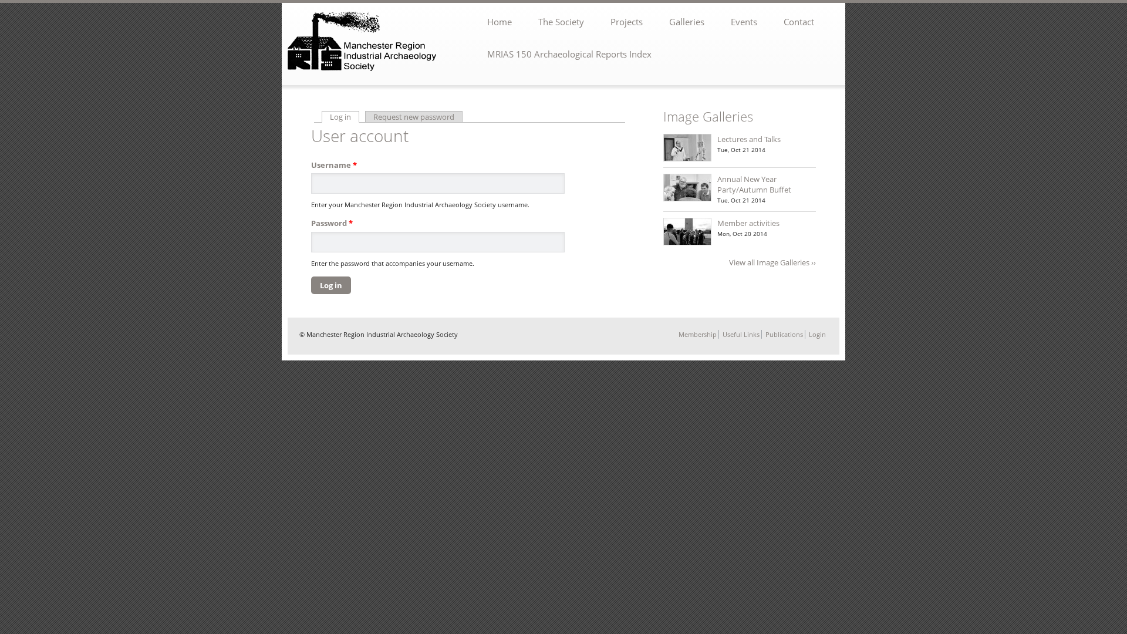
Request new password (413, 117)
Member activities (748, 223)
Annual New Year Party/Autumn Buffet (754, 184)
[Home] (363, 42)
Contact (799, 22)
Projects (626, 22)
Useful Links (741, 334)
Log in (344, 117)
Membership (698, 334)
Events (744, 22)
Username (334, 165)
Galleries (686, 22)
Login (817, 334)
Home (499, 22)
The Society (561, 22)
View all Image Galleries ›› (772, 262)
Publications (784, 334)
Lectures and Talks (749, 139)
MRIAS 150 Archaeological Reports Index (569, 54)
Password (332, 223)
